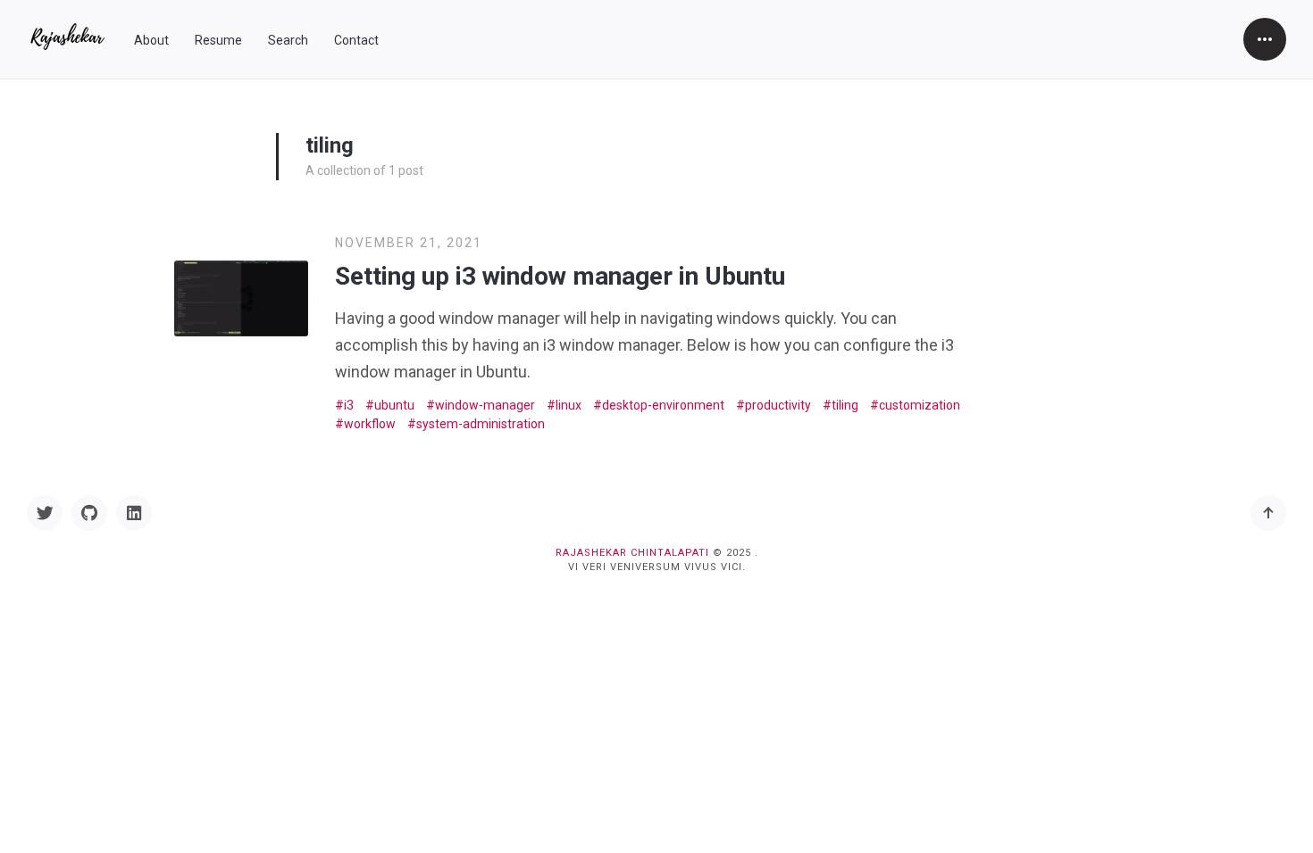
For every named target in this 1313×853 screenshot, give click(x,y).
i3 (349, 405)
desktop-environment (663, 405)
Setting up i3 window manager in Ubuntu (560, 276)
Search (288, 40)
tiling (845, 405)
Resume (218, 40)
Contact (356, 40)
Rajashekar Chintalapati (632, 553)
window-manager (485, 405)
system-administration (480, 424)
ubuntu (394, 405)
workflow (370, 424)
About (151, 40)
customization (919, 405)
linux (568, 405)
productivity (778, 405)
